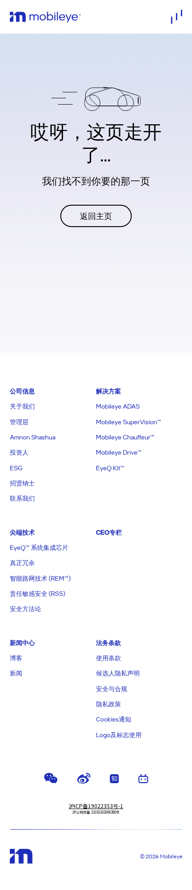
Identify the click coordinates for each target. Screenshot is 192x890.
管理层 (19, 422)
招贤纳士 (22, 483)
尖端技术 (22, 532)
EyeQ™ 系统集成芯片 (39, 547)
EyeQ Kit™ (110, 468)
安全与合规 (111, 688)
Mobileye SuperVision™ (128, 422)
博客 (16, 658)
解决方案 (108, 391)
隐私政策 (108, 704)
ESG (16, 468)
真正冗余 (22, 562)
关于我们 (22, 406)
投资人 (19, 452)
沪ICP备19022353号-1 (96, 806)
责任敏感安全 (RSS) (37, 593)
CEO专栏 (109, 532)
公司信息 (22, 391)
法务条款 (108, 642)
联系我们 (22, 498)
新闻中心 (22, 642)
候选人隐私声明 (118, 673)
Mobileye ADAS (118, 406)
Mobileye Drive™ (119, 452)
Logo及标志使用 (119, 734)
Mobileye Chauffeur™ (125, 437)
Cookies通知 (113, 719)
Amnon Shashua (32, 437)
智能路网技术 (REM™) (40, 578)
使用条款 (108, 658)
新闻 (16, 673)
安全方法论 (25, 608)
